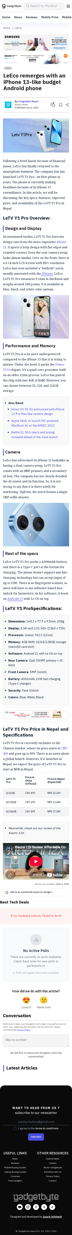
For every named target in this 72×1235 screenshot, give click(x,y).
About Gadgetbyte (53, 1167)
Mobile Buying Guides (15, 1167)
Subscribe (36, 1137)
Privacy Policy (23, 1030)
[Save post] (60, 104)
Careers (53, 1163)
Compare (15, 1176)
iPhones (47, 274)
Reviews (32, 17)
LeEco (18, 28)
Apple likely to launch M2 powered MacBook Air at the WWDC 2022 (34, 423)
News (18, 17)
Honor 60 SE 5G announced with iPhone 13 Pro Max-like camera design (37, 412)
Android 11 (15, 599)
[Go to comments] (53, 105)
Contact (53, 1181)
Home (6, 17)
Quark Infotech (52, 1217)
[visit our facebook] (36, 1207)
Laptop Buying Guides (15, 1172)
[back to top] (65, 1227)
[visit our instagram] (28, 1207)
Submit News (52, 1159)
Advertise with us (52, 1172)
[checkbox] (15, 1128)
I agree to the (38, 1128)
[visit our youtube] (20, 1207)
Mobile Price (50, 17)
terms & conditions (46, 1128)
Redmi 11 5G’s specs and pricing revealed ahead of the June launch (34, 435)
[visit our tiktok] (52, 1207)
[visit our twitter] (44, 1207)
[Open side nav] (68, 6)
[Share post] (67, 105)
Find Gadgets (15, 1181)
